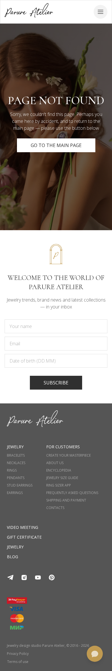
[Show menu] (100, 12)
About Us (54, 463)
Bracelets (16, 455)
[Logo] (29, 11)
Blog (12, 556)
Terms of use (17, 661)
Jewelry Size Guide (62, 478)
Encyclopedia (58, 470)
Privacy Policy (18, 653)
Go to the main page (56, 145)
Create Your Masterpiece (68, 455)
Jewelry (15, 547)
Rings (12, 470)
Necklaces (16, 463)
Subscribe (56, 383)
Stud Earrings (19, 485)
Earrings (15, 493)
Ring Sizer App (58, 485)
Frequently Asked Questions (72, 493)
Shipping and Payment (66, 500)
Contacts (55, 508)
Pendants (15, 478)
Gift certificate (24, 537)
